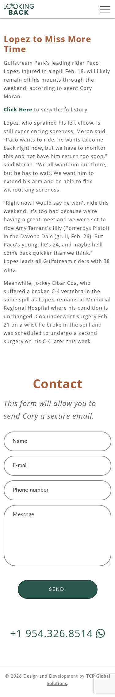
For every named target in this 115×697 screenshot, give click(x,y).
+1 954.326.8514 (53, 633)
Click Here (18, 109)
